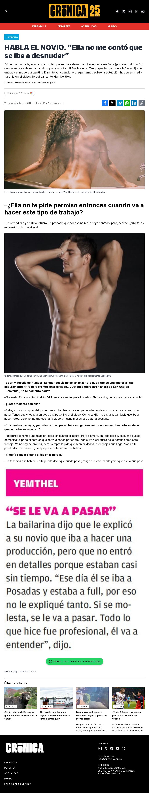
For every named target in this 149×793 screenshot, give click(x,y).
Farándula (39, 26)
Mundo (112, 26)
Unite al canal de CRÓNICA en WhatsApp (76, 661)
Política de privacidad (17, 784)
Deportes (63, 26)
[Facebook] (117, 11)
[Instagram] (130, 11)
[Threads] (136, 11)
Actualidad (89, 26)
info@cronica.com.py (110, 759)
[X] (106, 748)
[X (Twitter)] (123, 11)
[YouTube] (118, 748)
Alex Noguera (48, 82)
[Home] (24, 748)
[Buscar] (6, 11)
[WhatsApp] (143, 11)
